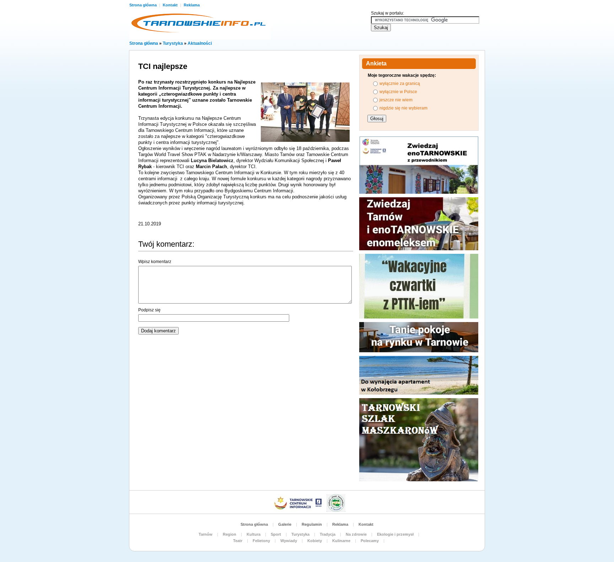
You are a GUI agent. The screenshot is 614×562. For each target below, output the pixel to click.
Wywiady (288, 541)
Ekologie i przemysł (395, 534)
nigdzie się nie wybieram (403, 108)
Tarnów (205, 534)
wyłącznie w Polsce (398, 91)
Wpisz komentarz (154, 261)
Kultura (253, 534)
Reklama (192, 5)
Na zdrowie (356, 534)
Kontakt (171, 5)
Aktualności (200, 43)
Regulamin (312, 524)
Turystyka (173, 43)
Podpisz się (149, 309)
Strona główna (143, 5)
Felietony (261, 541)
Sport (276, 534)
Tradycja (327, 534)
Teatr (237, 541)
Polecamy (370, 541)
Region (229, 534)
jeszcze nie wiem (396, 99)
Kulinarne (341, 541)
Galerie (284, 524)
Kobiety (314, 541)
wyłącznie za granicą (399, 83)
